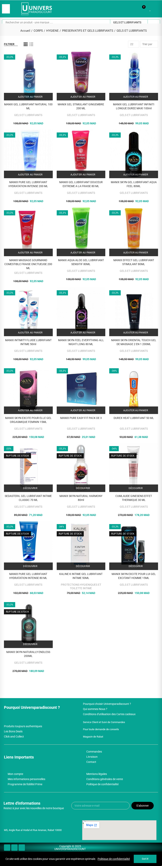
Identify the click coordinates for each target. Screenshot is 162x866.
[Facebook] (7, 847)
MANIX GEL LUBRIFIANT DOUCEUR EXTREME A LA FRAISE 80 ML (81, 184)
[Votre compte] (156, 8)
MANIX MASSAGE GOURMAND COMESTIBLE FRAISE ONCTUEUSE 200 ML (28, 264)
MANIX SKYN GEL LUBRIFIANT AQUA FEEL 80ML (134, 184)
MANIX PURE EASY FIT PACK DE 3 (81, 418)
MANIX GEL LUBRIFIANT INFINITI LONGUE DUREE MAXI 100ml (133, 106)
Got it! (145, 858)
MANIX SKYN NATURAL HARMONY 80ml (80, 498)
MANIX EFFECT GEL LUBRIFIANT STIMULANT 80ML (133, 262)
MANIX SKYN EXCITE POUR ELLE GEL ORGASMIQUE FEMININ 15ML (28, 419)
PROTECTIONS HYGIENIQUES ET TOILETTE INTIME (81, 586)
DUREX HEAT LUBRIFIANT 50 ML (134, 418)
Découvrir (30, 488)
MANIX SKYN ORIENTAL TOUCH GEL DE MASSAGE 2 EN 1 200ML (133, 342)
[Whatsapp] (22, 847)
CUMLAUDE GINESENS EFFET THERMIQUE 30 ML (133, 498)
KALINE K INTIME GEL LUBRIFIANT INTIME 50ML (81, 576)
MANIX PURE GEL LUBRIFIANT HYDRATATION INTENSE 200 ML (28, 184)
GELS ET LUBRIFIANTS (127, 22)
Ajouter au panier (29, 96)
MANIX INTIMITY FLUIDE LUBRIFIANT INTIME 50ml (28, 342)
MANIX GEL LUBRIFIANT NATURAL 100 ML (28, 106)
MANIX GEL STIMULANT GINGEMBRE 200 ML (81, 106)
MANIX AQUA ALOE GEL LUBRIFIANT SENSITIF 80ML (81, 262)
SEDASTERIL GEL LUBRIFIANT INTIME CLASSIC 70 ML (28, 498)
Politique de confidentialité (114, 858)
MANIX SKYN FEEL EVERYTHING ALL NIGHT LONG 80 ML (81, 342)
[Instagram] (14, 847)
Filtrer (9, 44)
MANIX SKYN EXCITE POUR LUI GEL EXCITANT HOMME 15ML (134, 576)
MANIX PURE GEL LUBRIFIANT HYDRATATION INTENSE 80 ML (28, 576)
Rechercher (153, 22)
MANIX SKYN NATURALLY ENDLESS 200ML (28, 654)
